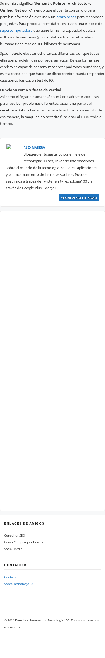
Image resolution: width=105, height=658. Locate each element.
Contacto (10, 577)
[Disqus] (52, 287)
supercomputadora (16, 30)
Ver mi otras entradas (79, 197)
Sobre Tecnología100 (19, 584)
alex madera (34, 147)
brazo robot (66, 16)
